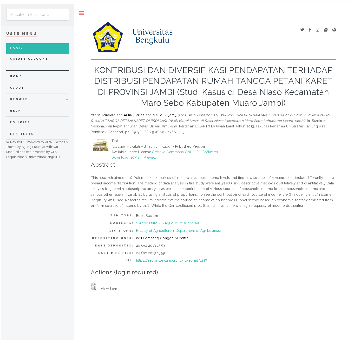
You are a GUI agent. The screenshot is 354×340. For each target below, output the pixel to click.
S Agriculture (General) (180, 223)
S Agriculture (146, 223)
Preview (150, 157)
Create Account (29, 58)
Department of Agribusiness (199, 231)
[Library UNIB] (334, 30)
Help (15, 110)
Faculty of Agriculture (153, 231)
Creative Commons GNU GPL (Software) (185, 152)
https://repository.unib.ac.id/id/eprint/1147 (171, 260)
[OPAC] (326, 30)
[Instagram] (317, 30)
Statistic (22, 133)
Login (17, 48)
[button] (93, 286)
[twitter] (302, 30)
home (16, 76)
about (17, 87)
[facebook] (310, 30)
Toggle (81, 13)
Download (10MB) (126, 157)
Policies (20, 122)
